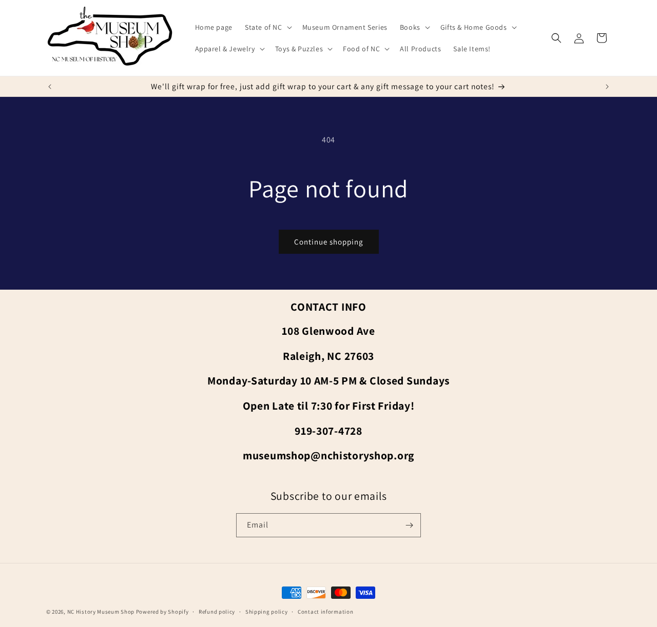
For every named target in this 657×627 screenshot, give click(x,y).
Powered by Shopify (162, 611)
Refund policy (217, 611)
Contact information (325, 611)
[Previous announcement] (49, 86)
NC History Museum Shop (100, 611)
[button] (267, 27)
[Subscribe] (409, 525)
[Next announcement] (607, 86)
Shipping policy (266, 611)
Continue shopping (328, 242)
